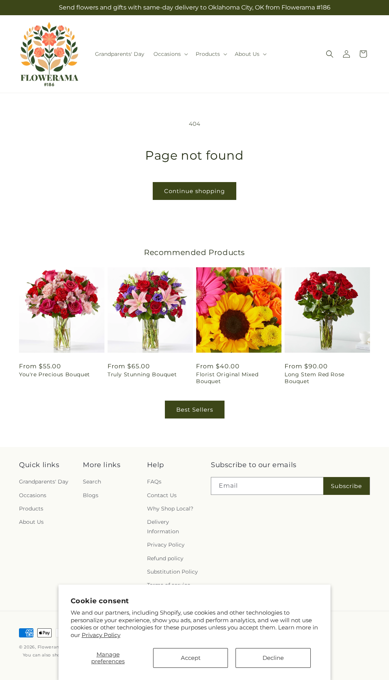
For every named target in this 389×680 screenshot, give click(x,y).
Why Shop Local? (170, 508)
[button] (170, 54)
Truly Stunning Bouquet (142, 374)
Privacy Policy (101, 635)
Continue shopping (194, 191)
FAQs (154, 481)
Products (31, 508)
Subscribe (346, 486)
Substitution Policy (172, 571)
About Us (31, 521)
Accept (191, 657)
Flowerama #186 (57, 647)
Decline (273, 657)
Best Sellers (194, 409)
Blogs (90, 495)
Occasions (32, 495)
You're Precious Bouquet (54, 374)
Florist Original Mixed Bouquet (227, 378)
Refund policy (165, 558)
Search (92, 481)
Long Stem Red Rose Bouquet (315, 378)
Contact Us (162, 495)
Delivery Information (163, 526)
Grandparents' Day (43, 481)
